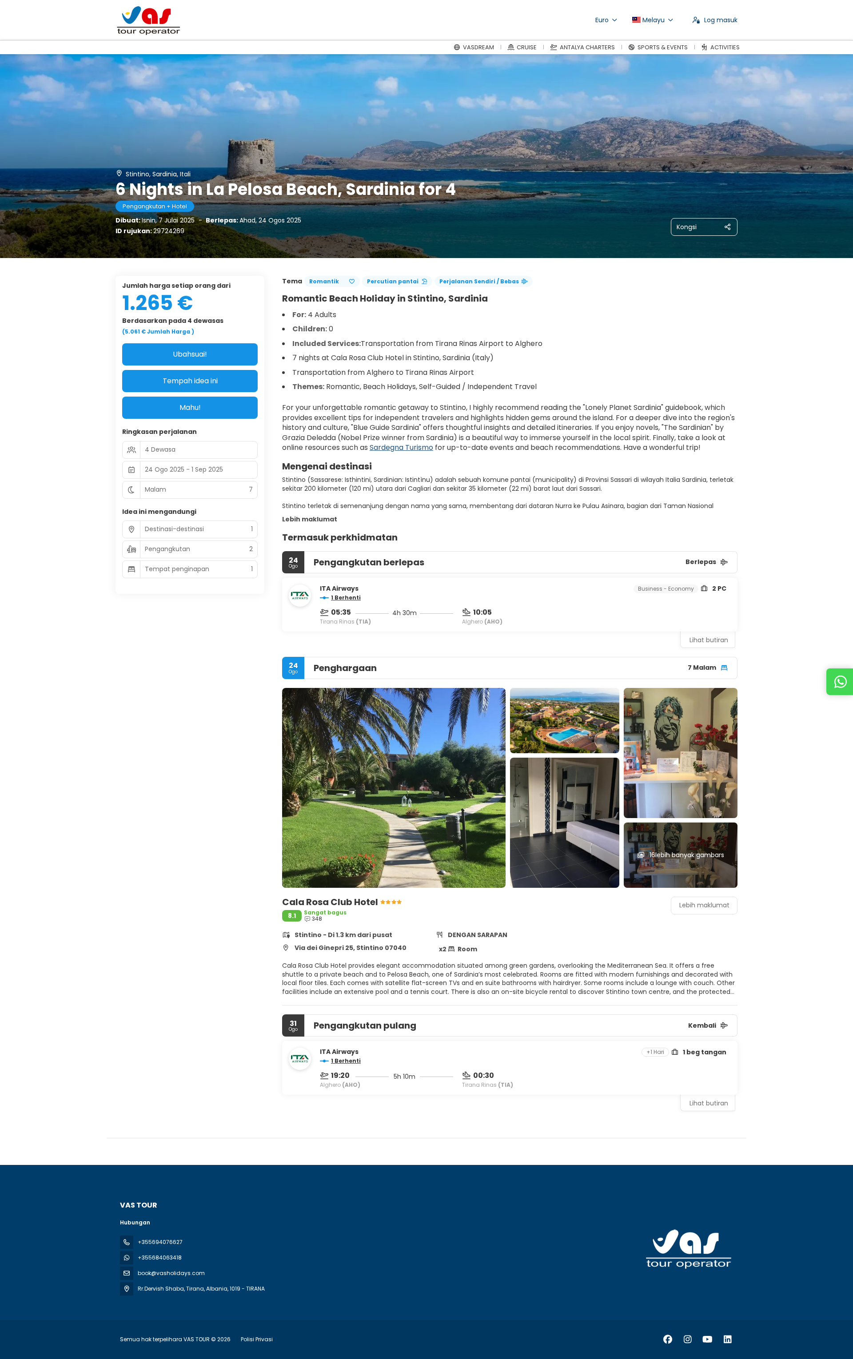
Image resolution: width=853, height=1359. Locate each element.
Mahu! (190, 407)
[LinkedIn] (727, 1339)
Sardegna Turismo (401, 447)
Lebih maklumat (309, 519)
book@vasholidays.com (171, 1273)
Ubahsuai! (190, 354)
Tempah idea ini (190, 381)
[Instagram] (687, 1339)
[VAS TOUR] (687, 1249)
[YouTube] (707, 1339)
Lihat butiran (709, 640)
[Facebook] (667, 1339)
